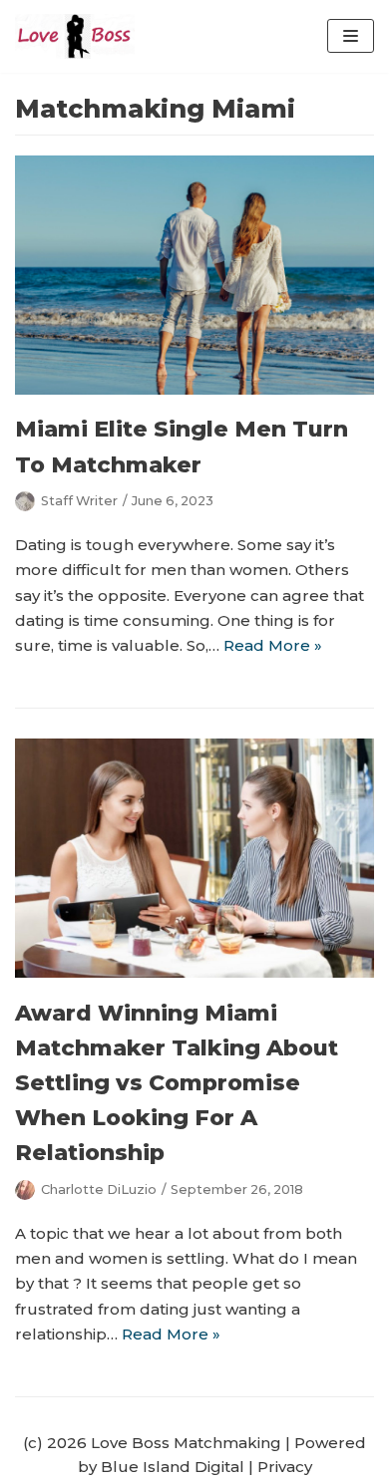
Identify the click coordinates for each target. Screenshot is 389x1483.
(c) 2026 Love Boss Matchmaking (152, 1442)
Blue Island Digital (172, 1466)
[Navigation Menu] (350, 36)
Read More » (272, 645)
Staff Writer (79, 500)
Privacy (284, 1466)
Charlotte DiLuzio (99, 1189)
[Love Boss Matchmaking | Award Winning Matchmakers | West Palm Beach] (75, 36)
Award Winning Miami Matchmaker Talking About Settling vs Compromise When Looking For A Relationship (176, 1083)
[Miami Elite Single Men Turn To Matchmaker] (194, 389)
